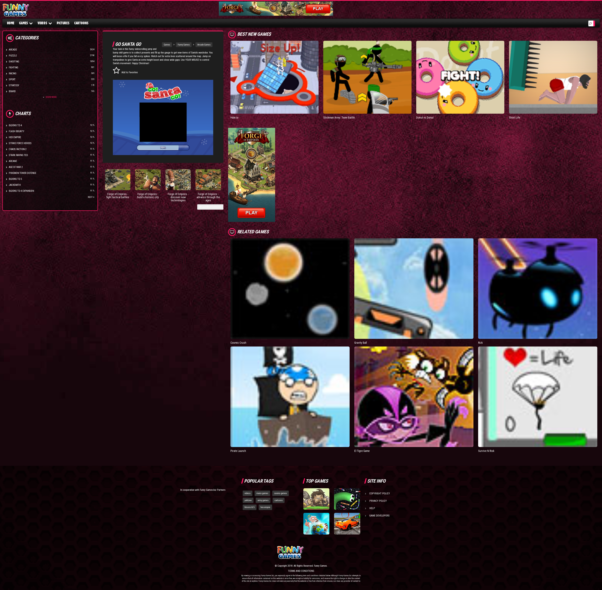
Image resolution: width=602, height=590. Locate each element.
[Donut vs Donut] (460, 77)
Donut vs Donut (425, 117)
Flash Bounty (16, 131)
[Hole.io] (274, 77)
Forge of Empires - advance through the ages (208, 197)
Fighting (13, 67)
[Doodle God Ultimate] (316, 523)
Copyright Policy (379, 493)
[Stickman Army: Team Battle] (367, 77)
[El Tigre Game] (413, 397)
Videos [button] (42, 23)
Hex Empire (15, 137)
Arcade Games (204, 44)
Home (10, 23)
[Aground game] (316, 499)
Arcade (13, 49)
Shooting (14, 61)
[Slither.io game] (347, 499)
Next (90, 197)
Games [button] (23, 23)
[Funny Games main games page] (349, 552)
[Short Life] (553, 77)
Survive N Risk (486, 450)
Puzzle (13, 55)
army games (263, 500)
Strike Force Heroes (20, 143)
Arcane (13, 161)
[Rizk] (537, 288)
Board (12, 91)
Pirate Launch (238, 450)
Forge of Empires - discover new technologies (178, 197)
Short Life (514, 117)
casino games (280, 493)
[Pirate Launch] (290, 397)
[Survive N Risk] (537, 397)
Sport (12, 79)
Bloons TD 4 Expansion (21, 190)
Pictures (63, 23)
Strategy (14, 85)
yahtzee (248, 500)
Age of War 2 (16, 167)
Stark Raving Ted (18, 155)
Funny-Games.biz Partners (212, 489)
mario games (262, 493)
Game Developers (379, 515)
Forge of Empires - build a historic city (148, 195)
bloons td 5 (250, 507)
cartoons (279, 500)
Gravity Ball (360, 342)
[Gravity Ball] (413, 288)
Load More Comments (211, 207)
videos (248, 493)
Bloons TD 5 (15, 178)
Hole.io (234, 117)
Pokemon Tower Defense (22, 173)
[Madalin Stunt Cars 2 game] (347, 523)
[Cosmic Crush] (290, 288)
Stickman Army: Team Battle (339, 117)
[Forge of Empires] (118, 179)
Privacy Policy (378, 500)
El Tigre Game (362, 450)
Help (372, 508)
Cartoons (81, 23)
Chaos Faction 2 (17, 149)
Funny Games (184, 44)
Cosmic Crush (238, 342)
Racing (12, 73)
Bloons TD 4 (15, 125)
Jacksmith (15, 184)
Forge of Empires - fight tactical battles (117, 195)
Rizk (480, 342)
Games (167, 44)
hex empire (265, 507)
